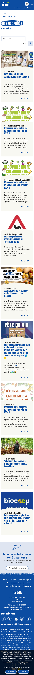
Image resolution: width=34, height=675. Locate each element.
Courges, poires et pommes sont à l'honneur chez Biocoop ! (16, 293)
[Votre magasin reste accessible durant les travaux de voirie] (17, 222)
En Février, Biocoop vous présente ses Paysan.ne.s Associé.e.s (15, 464)
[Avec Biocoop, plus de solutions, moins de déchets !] (17, 59)
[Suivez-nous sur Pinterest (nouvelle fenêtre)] (28, 619)
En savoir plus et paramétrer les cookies (17, 667)
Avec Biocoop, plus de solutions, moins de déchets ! (16, 77)
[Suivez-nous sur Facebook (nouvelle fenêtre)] (3, 619)
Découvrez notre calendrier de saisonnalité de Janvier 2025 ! (16, 185)
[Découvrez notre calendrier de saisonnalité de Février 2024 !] (17, 392)
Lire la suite (25, 98)
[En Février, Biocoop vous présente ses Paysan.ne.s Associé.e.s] (17, 447)
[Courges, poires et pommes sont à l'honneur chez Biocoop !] (17, 276)
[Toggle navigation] (32, 4)
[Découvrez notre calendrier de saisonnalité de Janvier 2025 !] (17, 168)
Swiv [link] (15, 365)
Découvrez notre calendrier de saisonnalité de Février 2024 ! (16, 410)
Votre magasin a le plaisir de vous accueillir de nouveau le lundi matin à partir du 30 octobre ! (17, 519)
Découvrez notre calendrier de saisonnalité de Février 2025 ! (16, 131)
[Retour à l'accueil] (5, 2)
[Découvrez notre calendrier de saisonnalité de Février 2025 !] (17, 114)
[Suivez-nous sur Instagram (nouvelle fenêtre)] (22, 619)
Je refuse (11, 672)
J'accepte (23, 672)
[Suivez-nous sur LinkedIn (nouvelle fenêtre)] (9, 619)
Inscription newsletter (18, 568)
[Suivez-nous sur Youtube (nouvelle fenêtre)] (16, 619)
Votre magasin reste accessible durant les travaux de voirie (14, 239)
